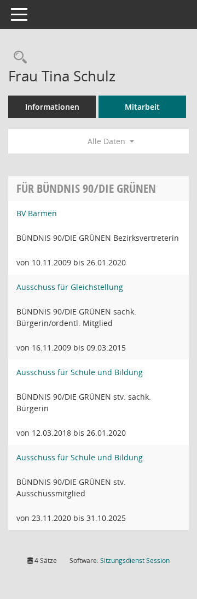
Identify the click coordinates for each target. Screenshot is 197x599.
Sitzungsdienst (135, 560)
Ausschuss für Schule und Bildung (79, 372)
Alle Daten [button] (108, 141)
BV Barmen (36, 213)
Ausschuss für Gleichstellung (69, 287)
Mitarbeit (142, 107)
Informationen (52, 107)
